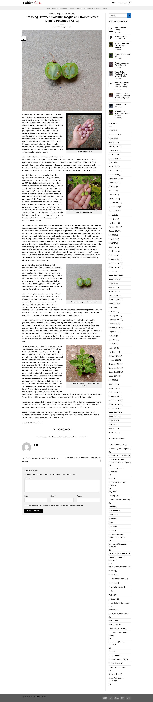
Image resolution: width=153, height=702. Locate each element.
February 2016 (114, 316)
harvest (111, 530)
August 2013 (113, 416)
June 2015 (112, 340)
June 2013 (112, 424)
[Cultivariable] (32, 3)
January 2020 (114, 207)
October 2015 (114, 324)
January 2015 (114, 360)
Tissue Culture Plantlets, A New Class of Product (121, 74)
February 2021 (114, 170)
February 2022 (114, 146)
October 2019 (114, 211)
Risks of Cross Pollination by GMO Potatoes (122, 113)
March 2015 (113, 352)
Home (48, 8)
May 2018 (112, 243)
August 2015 (113, 332)
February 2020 (114, 203)
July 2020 (112, 187)
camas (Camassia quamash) (119, 500)
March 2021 (113, 166)
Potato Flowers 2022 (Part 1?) (122, 55)
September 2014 (115, 372)
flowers (111, 518)
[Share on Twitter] (58, 429)
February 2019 (114, 227)
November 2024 (115, 134)
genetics (112, 526)
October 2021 (114, 158)
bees (110, 478)
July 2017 (112, 283)
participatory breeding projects (47, 407)
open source (113, 583)
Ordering (63, 8)
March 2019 (113, 223)
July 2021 (112, 162)
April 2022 (112, 142)
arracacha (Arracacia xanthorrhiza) (116, 470)
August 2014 (113, 376)
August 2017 (113, 279)
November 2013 (115, 404)
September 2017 (115, 275)
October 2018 (114, 231)
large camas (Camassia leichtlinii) (117, 545)
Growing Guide (75, 8)
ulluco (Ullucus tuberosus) (118, 667)
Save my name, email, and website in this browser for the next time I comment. (55, 506)
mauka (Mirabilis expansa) (118, 567)
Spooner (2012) (51, 180)
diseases (112, 514)
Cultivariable (113, 510)
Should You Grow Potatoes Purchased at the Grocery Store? (122, 96)
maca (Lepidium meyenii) (118, 553)
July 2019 (112, 215)
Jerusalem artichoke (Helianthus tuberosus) (117, 536)
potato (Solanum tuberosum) (64, 14)
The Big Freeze (120, 104)
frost (110, 522)
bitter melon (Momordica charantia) (117, 483)
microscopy (113, 571)
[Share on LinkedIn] (69, 429)
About (54, 8)
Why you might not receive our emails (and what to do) (121, 85)
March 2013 (113, 432)
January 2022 (114, 150)
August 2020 (113, 183)
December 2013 (115, 400)
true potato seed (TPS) (117, 659)
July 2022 (112, 138)
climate (111, 506)
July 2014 (112, 380)
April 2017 (112, 287)
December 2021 (115, 154)
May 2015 (112, 344)
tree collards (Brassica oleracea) (117, 643)
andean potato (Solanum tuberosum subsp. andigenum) (120, 461)
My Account (89, 8)
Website (79, 496)
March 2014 (113, 388)
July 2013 (112, 420)
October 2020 (114, 175)
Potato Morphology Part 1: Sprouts (122, 64)
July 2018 (112, 235)
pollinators (112, 599)
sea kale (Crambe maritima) (119, 614)
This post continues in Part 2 (32, 422)
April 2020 (112, 195)
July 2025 (112, 130)
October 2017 (114, 271)
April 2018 (112, 247)
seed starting (113, 624)
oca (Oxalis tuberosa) (116, 579)
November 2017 (115, 267)
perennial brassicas (116, 587)
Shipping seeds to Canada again (121, 37)
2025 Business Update (120, 29)
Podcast (112, 595)
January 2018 (114, 259)
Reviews (112, 610)
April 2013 (112, 428)
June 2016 (112, 312)
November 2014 (115, 368)
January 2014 (114, 396)
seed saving (113, 620)
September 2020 (115, 179)
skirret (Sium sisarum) (117, 628)
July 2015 (112, 336)
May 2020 (112, 191)
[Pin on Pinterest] (66, 429)
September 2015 (115, 328)
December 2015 (115, 320)
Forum (104, 8)
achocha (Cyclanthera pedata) (120, 449)
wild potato (41, 114)
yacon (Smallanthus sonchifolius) (116, 679)
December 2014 (115, 364)
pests (111, 591)
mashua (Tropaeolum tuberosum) (116, 559)
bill (71, 27)
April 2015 (112, 348)
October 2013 (114, 408)
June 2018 (112, 239)
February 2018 (114, 255)
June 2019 (112, 219)
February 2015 (114, 356)
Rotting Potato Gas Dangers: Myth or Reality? (122, 45)
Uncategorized (114, 674)
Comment (28, 478)
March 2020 (113, 199)
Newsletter (113, 575)
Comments (118, 49)
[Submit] (129, 15)
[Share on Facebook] (54, 429)
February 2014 (114, 392)
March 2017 (113, 291)
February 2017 (114, 295)
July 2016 (112, 308)
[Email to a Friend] (62, 429)
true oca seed (114, 655)
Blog (98, 8)
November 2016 (115, 299)
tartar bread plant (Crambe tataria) (118, 634)
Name (26, 496)
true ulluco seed (114, 663)
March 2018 (113, 251)
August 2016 (113, 303)
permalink (85, 437)
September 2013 (115, 412)
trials (110, 651)
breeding (112, 496)
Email (53, 496)
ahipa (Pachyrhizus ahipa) (118, 455)
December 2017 (115, 263)
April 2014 (112, 384)
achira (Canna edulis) (117, 445)
